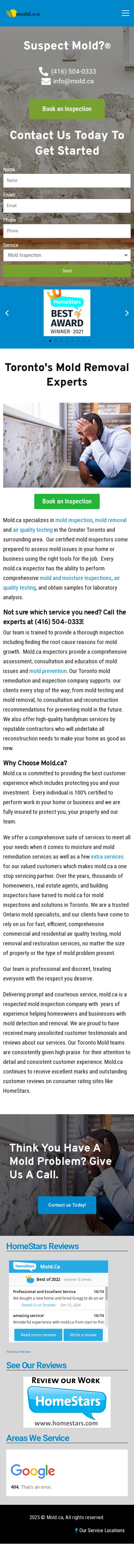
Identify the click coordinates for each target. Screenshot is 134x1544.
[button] (7, 313)
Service (10, 245)
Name (9, 169)
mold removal (111, 520)
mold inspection (74, 520)
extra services (107, 856)
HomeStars (25, 1351)
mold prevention (48, 671)
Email (9, 195)
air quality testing (33, 529)
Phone (9, 220)
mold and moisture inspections (76, 578)
